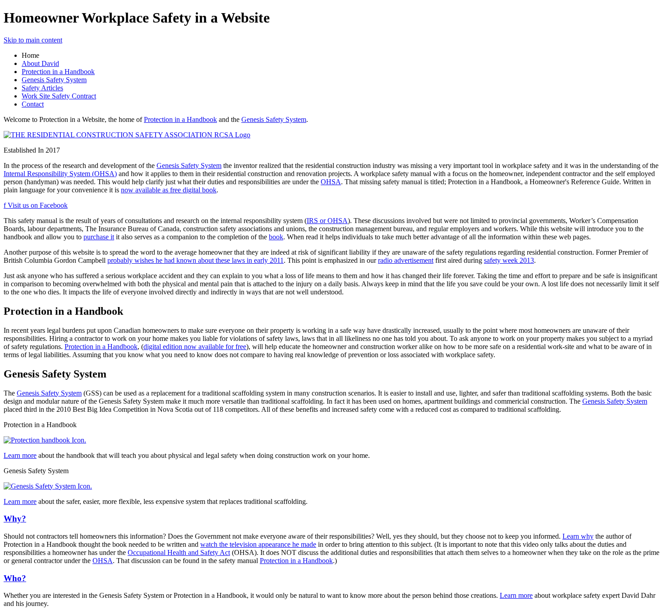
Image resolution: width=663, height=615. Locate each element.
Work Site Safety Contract (59, 96)
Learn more (20, 455)
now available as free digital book (168, 190)
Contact (33, 104)
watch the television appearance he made (258, 544)
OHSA (331, 182)
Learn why (578, 536)
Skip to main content (33, 40)
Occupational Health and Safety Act (179, 552)
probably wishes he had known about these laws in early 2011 (195, 260)
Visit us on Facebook (36, 205)
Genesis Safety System (54, 80)
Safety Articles (42, 88)
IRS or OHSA (327, 220)
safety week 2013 (509, 260)
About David (40, 63)
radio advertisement (405, 260)
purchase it (98, 237)
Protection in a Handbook (58, 71)
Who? (15, 578)
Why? (15, 518)
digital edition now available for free (194, 346)
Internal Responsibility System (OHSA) (60, 173)
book (276, 237)
